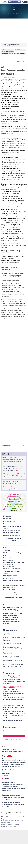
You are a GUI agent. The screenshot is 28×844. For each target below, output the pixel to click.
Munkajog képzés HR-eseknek (12, 613)
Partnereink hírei (11, 630)
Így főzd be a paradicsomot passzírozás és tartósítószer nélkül (13, 648)
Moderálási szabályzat (7, 821)
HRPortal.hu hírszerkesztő (12, 58)
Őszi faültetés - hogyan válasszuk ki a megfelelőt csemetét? (13, 644)
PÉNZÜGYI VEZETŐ (11, 589)
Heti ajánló (8, 454)
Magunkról (4, 819)
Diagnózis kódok (10, 727)
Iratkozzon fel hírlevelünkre (9, 826)
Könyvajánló (8, 756)
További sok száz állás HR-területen (14, 539)
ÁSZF (6, 817)
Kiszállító (8, 578)
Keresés (5, 730)
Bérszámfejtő (10, 519)
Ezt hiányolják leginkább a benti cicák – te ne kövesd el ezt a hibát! (14, 657)
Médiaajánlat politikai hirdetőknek (11, 824)
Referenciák (21, 817)
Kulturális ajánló (9, 782)
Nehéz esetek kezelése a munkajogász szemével (10, 616)
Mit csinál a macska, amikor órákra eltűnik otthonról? (13, 661)
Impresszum (12, 817)
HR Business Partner (12, 535)
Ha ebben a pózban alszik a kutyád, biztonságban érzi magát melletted (13, 665)
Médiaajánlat (19, 821)
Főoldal (4, 44)
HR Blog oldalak (10, 673)
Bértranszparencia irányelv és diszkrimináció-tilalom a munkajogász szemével (12, 609)
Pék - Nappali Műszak (12, 576)
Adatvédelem (19, 819)
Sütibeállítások (5, 822)
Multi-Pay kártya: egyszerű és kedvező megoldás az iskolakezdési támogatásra (14, 475)
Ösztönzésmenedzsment (14, 44)
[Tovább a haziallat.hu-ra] (14, 653)
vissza (24, 445)
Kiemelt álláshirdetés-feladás (14, 597)
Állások (7, 548)
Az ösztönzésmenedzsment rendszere (13, 45)
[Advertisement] (14, 382)
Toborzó (8, 524)
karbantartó (7, 558)
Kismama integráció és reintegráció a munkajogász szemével (12, 621)
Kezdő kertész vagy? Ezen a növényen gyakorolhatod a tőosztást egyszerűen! (14, 639)
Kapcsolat (11, 819)
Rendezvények (9, 605)
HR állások (8, 516)
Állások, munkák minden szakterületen (14, 594)
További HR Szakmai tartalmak (12, 720)
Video (6, 747)
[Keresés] (23, 2)
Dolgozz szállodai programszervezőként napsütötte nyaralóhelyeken (13, 562)
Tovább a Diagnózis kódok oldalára (12, 739)
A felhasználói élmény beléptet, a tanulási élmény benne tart (13, 707)
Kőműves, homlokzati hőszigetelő (13, 553)
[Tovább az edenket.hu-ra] (14, 634)
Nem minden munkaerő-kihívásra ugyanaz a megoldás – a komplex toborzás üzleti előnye (12, 468)
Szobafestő (6, 550)
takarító (5, 555)
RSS (2, 817)
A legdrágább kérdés (14, 676)
